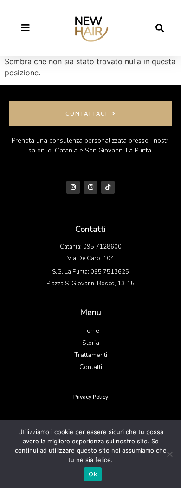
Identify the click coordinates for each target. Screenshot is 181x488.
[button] (159, 28)
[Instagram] (73, 187)
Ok (93, 474)
